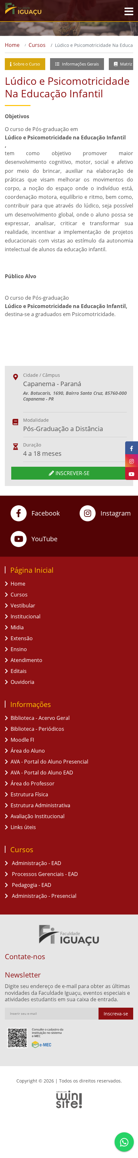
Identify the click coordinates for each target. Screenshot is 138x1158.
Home (12, 45)
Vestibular (23, 605)
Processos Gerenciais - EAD (44, 874)
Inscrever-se (73, 473)
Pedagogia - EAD (31, 884)
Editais (19, 671)
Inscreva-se (116, 1014)
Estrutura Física (29, 794)
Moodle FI (22, 739)
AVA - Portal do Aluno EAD (42, 772)
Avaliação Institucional (38, 816)
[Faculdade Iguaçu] (40, 9)
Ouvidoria (22, 681)
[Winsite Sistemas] (69, 1099)
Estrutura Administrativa (40, 805)
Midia (17, 627)
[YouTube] (131, 473)
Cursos (37, 45)
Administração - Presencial (43, 895)
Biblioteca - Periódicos (37, 728)
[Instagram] (131, 460)
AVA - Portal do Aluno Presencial (49, 761)
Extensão (22, 638)
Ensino (19, 649)
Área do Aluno (28, 750)
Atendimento (26, 660)
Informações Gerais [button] (80, 64)
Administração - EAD (36, 863)
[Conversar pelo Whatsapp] (124, 1142)
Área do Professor (33, 783)
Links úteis (23, 827)
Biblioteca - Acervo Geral (40, 717)
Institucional (25, 616)
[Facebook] (131, 447)
